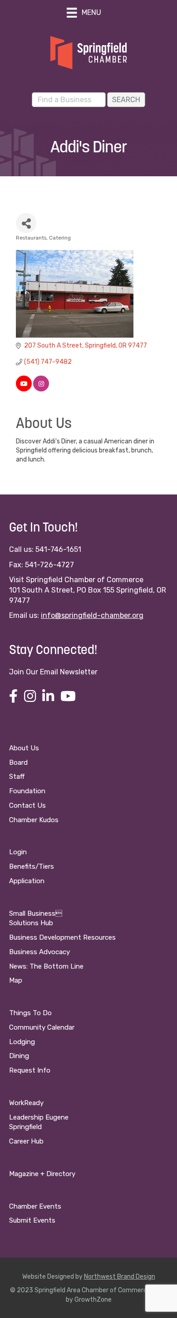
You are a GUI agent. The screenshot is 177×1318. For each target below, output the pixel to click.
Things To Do (30, 1013)
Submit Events (32, 1220)
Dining (19, 1056)
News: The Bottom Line (46, 966)
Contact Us (27, 805)
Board (18, 762)
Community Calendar (41, 1027)
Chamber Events (35, 1206)
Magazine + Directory (42, 1174)
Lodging (22, 1042)
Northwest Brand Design (119, 1276)
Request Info (29, 1070)
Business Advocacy (39, 952)
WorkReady (26, 1103)
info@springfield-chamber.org (92, 615)
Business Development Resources (62, 937)
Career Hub (26, 1141)
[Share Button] (26, 223)
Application (26, 881)
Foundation (27, 791)
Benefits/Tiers (31, 866)
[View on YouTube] (24, 389)
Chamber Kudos (34, 820)
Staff (17, 776)
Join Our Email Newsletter (53, 672)
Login (18, 852)
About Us (24, 748)
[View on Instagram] (41, 389)
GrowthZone (93, 1300)
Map (15, 980)
